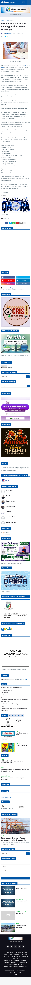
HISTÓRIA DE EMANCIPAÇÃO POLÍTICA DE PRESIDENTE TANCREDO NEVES (14, 700)
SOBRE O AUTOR (18, 972)
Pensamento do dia (21, 889)
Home (5, 954)
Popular (4, 715)
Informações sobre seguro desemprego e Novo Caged (15, 967)
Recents (20, 715)
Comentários (6, 534)
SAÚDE (2, 697)
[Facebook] (3, 36)
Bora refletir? (20, 913)
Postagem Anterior (6, 268)
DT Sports (18, 721)
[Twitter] (6, 36)
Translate (26, 679)
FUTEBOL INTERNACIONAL (13, 964)
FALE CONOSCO (5, 692)
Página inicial (4, 20)
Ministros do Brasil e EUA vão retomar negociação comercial (12, 762)
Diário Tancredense (8, 2)
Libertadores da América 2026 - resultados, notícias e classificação (14, 709)
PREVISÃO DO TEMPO (6, 690)
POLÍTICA (3, 695)
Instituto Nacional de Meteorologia (10, 704)
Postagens (6, 532)
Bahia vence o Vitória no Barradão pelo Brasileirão (12, 778)
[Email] (21, 223)
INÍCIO (15, 974)
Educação (11, 20)
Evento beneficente (21, 745)
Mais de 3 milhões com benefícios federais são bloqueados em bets (15, 770)
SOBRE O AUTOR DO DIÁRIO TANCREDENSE (11, 688)
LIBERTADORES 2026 (9, 970)
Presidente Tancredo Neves (22, 734)
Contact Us (16, 954)
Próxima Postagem (24, 268)
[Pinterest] (17, 223)
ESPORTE (3, 706)
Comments (12, 715)
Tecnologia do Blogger (8, 288)
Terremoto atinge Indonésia (21, 926)
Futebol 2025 (23, 962)
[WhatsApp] (8, 36)
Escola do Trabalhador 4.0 (20, 960)
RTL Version (24, 954)
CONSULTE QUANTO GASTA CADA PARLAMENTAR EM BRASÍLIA (15, 957)
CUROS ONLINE (8, 960)
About (10, 954)
